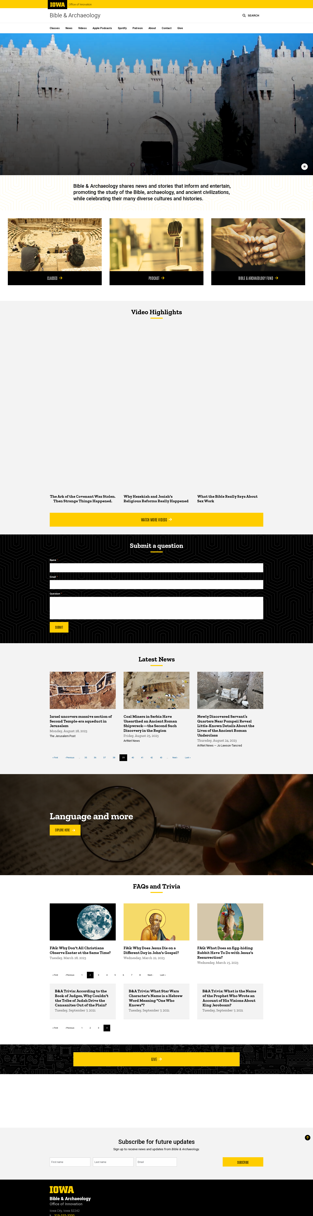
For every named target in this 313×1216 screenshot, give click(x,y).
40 (134, 757)
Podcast (154, 277)
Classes (55, 28)
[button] (250, 15)
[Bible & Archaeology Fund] (258, 244)
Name (53, 560)
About (152, 28)
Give (180, 28)
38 (115, 757)
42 (152, 757)
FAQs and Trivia (156, 886)
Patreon (138, 28)
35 (87, 757)
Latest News (156, 659)
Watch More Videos (154, 519)
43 (162, 757)
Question (55, 593)
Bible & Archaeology (75, 15)
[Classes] (55, 244)
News (69, 28)
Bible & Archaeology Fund (255, 277)
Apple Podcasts (102, 28)
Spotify (122, 28)
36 (96, 757)
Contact (166, 28)
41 (143, 757)
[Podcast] (156, 244)
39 (124, 758)
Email (53, 577)
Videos (82, 28)
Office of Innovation (80, 4)
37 (105, 757)
